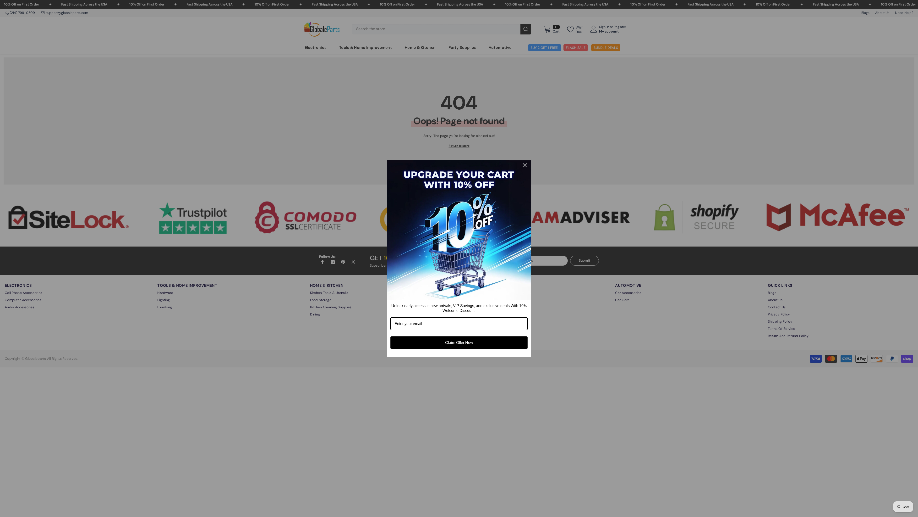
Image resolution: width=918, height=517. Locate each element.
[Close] (525, 165)
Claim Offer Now (459, 343)
